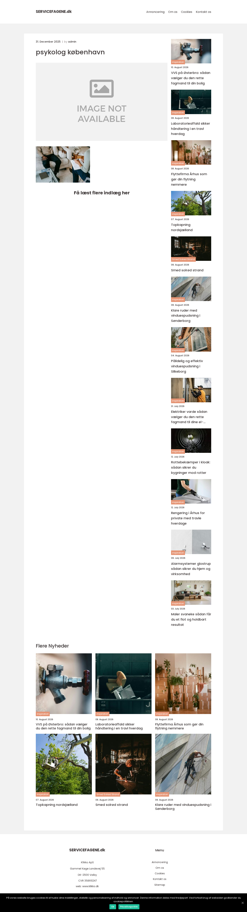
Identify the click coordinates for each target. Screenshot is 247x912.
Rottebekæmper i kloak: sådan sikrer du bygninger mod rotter (190, 467)
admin (72, 41)
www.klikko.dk (90, 886)
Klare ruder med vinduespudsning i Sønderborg (185, 315)
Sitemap (159, 885)
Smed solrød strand (187, 270)
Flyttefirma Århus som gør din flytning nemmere (189, 179)
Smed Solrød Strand (183, 259)
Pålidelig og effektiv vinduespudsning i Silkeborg (187, 366)
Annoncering (155, 12)
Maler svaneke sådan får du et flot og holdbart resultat (191, 619)
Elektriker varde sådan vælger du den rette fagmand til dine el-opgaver (189, 417)
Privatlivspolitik (129, 906)
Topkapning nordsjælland (182, 227)
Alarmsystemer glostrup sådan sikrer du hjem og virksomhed (191, 568)
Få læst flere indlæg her (102, 193)
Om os (172, 12)
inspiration (178, 62)
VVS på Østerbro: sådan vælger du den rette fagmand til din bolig (190, 77)
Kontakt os (203, 12)
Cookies (186, 12)
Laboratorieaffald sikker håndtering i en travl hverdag (190, 128)
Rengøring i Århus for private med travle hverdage (188, 518)
